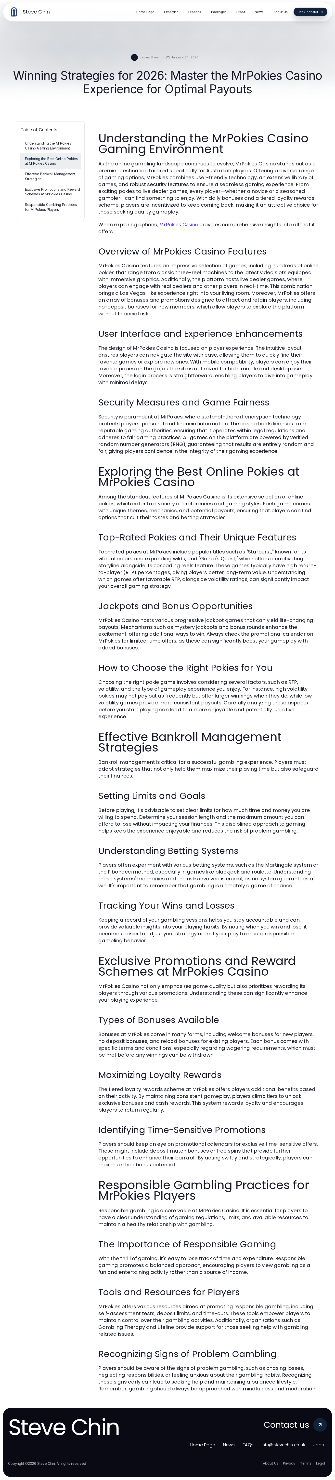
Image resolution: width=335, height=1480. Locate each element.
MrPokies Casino (178, 225)
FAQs (248, 1445)
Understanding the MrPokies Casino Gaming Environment (48, 145)
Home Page (202, 1445)
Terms (305, 1463)
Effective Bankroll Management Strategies (50, 176)
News (229, 1445)
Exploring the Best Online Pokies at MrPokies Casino (51, 161)
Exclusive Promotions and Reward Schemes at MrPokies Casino (52, 191)
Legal (320, 1463)
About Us (270, 1463)
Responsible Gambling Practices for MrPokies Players (51, 206)
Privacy (289, 1463)
